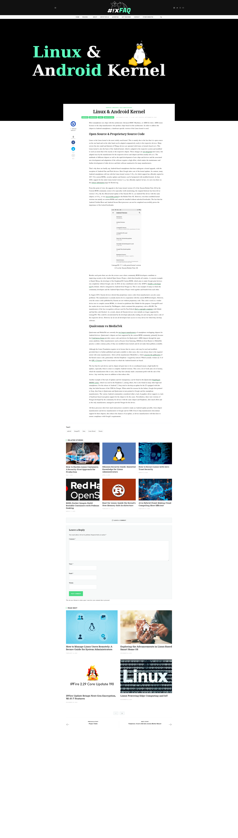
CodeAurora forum (98, 338)
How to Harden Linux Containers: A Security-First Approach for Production (82, 469)
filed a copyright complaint (144, 309)
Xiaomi (100, 431)
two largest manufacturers (127, 332)
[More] (73, 155)
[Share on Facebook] (73, 142)
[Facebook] (174, 7)
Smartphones (127, 107)
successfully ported (112, 196)
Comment (72, 539)
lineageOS (77, 431)
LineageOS (115, 107)
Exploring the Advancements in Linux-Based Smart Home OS (146, 648)
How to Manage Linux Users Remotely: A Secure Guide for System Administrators (89, 648)
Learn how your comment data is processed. (98, 600)
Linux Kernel (91, 431)
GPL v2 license (97, 360)
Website (71, 583)
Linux (121, 107)
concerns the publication (152, 355)
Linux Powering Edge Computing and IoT (144, 696)
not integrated (147, 151)
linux (84, 431)
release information (98, 182)
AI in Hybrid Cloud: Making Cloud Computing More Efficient (155, 504)
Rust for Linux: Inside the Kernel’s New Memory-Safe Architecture (119, 504)
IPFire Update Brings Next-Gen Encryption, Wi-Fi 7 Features (91, 697)
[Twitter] (177, 7)
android (69, 431)
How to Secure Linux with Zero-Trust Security (154, 468)
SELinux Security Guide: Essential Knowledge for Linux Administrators (119, 469)
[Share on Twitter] (73, 149)
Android (108, 107)
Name (71, 564)
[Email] (183, 7)
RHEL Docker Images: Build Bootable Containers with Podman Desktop (82, 505)
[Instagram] (180, 7)
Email (71, 573)
